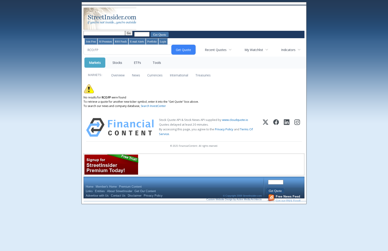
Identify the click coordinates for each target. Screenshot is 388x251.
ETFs (137, 62)
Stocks (117, 62)
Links (89, 191)
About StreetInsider (119, 191)
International (179, 75)
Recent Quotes (216, 50)
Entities (100, 191)
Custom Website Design (219, 199)
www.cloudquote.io (235, 120)
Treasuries (203, 75)
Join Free (91, 41)
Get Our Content (145, 191)
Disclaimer (134, 195)
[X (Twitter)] (265, 127)
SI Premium (105, 41)
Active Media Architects (249, 199)
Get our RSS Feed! (288, 198)
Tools (157, 62)
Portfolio (152, 41)
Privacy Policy (224, 129)
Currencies (155, 75)
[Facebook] (276, 127)
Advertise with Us (97, 195)
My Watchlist (254, 50)
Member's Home (106, 186)
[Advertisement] (219, 19)
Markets (95, 62)
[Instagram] (297, 127)
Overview (118, 75)
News (136, 75)
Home (89, 186)
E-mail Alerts (137, 41)
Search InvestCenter (153, 106)
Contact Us (118, 195)
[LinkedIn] (286, 127)
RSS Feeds (121, 41)
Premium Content (130, 186)
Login (163, 41)
